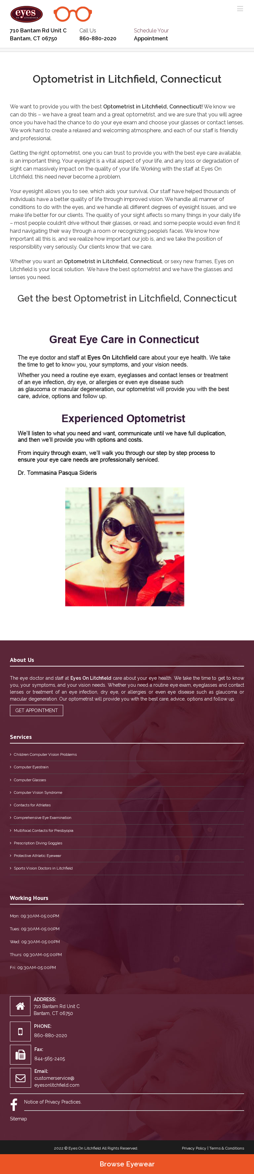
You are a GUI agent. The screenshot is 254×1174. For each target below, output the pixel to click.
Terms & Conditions (226, 1148)
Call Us (87, 30)
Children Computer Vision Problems (45, 754)
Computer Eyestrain (31, 767)
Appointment (151, 38)
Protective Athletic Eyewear (37, 855)
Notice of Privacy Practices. (53, 1102)
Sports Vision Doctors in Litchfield (43, 868)
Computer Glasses (30, 780)
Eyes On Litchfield (84, 1148)
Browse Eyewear (127, 1164)
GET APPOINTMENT (36, 710)
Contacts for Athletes (32, 805)
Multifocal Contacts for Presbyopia (43, 830)
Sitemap (18, 1118)
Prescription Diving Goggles (38, 843)
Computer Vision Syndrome (38, 792)
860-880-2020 (97, 38)
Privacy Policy (194, 1148)
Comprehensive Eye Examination (42, 817)
